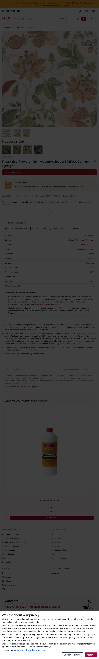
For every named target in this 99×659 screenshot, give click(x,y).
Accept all (91, 655)
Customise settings (72, 655)
